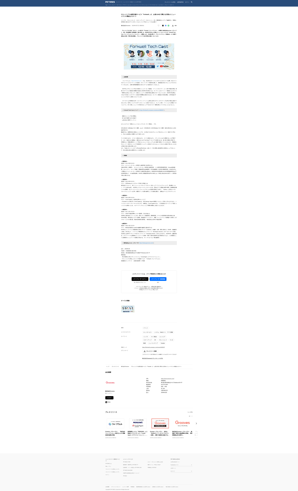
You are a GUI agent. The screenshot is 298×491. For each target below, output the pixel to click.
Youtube (163, 343)
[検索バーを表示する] (192, 2)
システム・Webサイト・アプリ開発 (163, 332)
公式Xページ (173, 468)
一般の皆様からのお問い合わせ (171, 486)
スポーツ (171, 5)
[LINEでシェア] (168, 25)
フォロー (109, 397)
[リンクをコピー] (175, 25)
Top (106, 5)
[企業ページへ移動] (110, 383)
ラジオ (171, 340)
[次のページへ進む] (197, 424)
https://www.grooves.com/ (146, 243)
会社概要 (107, 486)
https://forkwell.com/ (136, 80)
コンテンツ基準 (125, 486)
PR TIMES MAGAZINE (127, 470)
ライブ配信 (154, 336)
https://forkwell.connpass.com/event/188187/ (152, 110)
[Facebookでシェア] (165, 25)
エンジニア (162, 336)
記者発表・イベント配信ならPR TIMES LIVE (132, 467)
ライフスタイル (153, 5)
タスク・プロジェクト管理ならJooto (155, 462)
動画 (144, 343)
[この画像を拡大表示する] (127, 309)
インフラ (145, 336)
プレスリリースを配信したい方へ (113, 472)
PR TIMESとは (109, 463)
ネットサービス (147, 332)
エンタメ (130, 5)
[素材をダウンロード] (173, 25)
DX (155, 340)
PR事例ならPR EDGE (152, 467)
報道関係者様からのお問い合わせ (143, 486)
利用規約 (132, 486)
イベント (145, 328)
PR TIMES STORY (126, 462)
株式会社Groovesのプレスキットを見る (152, 358)
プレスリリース (115, 366)
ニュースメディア (153, 343)
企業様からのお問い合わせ (157, 486)
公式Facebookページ (175, 462)
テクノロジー (112, 5)
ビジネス (161, 5)
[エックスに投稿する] (163, 25)
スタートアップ (147, 340)
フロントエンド (163, 340)
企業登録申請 (180, 2)
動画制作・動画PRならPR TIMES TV (130, 464)
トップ (107, 366)
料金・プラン (108, 466)
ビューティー (136, 5)
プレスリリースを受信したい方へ (113, 469)
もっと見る (190, 412)
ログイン (187, 2)
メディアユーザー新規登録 (158, 279)
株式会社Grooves (125, 366)
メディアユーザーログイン (140, 279)
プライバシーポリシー (115, 486)
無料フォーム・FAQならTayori (154, 464)
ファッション (145, 5)
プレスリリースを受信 (170, 2)
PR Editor (125, 476)
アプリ (124, 5)
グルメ (166, 5)
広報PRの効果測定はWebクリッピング (131, 473)
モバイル (119, 5)
